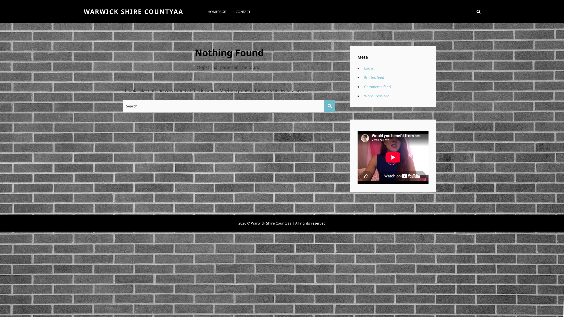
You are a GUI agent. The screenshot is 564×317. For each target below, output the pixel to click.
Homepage (217, 11)
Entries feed (374, 77)
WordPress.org (377, 96)
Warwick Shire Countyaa (133, 11)
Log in (369, 68)
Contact (243, 11)
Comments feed (377, 86)
